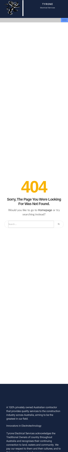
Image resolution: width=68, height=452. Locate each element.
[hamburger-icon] (64, 20)
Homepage (45, 210)
